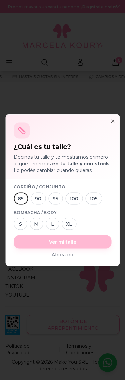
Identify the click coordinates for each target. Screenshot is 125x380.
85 (21, 198)
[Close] (112, 121)
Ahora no (62, 254)
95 (55, 198)
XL (69, 224)
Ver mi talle (62, 242)
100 (74, 198)
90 (38, 198)
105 (94, 198)
